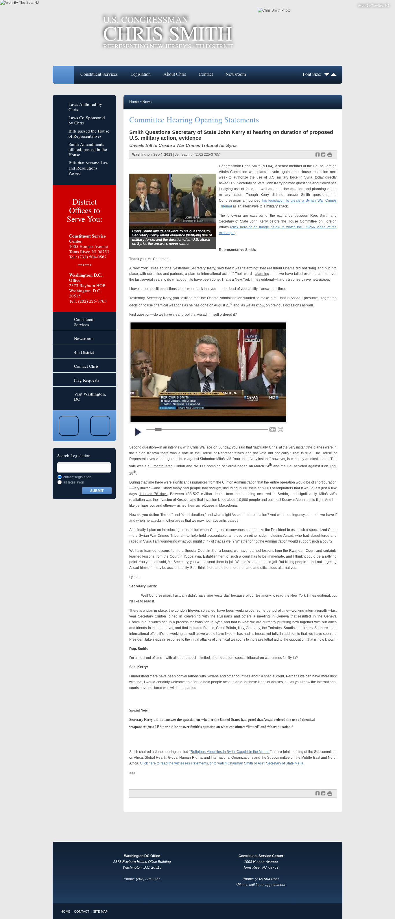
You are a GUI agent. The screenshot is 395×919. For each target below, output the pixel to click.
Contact (206, 74)
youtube (68, 425)
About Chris (174, 74)
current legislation (77, 477)
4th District (84, 352)
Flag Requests (86, 380)
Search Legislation (74, 455)
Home (63, 75)
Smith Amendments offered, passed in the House (88, 149)
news (147, 102)
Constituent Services (99, 74)
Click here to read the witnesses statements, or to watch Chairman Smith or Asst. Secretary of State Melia (222, 763)
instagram (100, 425)
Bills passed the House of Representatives (89, 133)
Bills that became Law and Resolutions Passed (88, 168)
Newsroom (236, 74)
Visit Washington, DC (90, 396)
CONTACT (81, 911)
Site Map (100, 911)
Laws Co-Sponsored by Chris (87, 120)
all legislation (73, 482)
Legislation (140, 74)
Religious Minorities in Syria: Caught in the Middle (230, 752)
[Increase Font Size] (334, 74)
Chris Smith (168, 32)
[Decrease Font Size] (327, 74)
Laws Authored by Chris (85, 106)
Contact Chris (86, 366)
